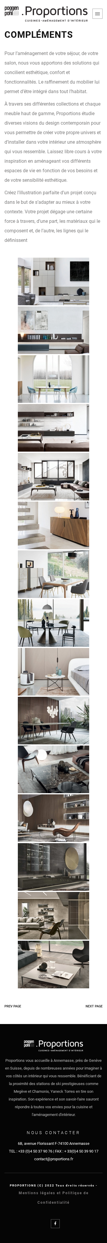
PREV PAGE (12, 1006)
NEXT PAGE (94, 1006)
